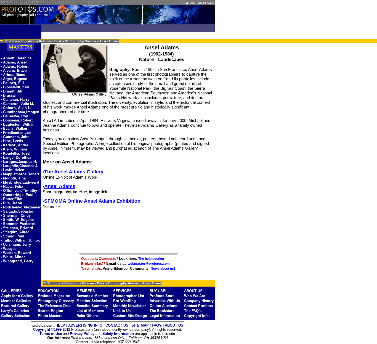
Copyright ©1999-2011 (51, 329)
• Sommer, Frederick (18, 224)
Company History (199, 301)
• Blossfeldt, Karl (15, 87)
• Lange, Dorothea (16, 157)
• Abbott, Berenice (16, 58)
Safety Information (118, 334)
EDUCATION (48, 291)
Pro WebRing (124, 301)
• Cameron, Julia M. (17, 104)
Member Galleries (16, 301)
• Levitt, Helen (12, 170)
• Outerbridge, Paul (17, 195)
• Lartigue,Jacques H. (19, 162)
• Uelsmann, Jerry (16, 244)
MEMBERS (85, 291)
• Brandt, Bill (11, 91)
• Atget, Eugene (14, 79)
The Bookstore (162, 311)
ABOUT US (193, 291)
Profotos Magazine (54, 296)
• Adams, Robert (14, 66)
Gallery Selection (15, 316)
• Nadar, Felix (12, 186)
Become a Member (92, 296)
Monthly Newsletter (129, 306)
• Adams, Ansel (14, 62)
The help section (151, 259)
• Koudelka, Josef (15, 153)
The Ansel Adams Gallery (73, 171)
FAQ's (157, 325)
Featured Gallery (15, 306)
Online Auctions (163, 306)
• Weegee (8, 249)
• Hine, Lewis (12, 141)
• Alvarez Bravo (14, 70)
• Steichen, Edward (17, 228)
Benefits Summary (92, 306)
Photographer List (128, 296)
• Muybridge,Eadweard (20, 182)
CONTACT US (192, 2)
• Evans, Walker (14, 128)
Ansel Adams (59, 186)
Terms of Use (50, 334)
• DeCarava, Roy (14, 116)
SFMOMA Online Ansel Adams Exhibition (92, 201)
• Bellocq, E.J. (13, 83)
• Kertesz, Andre (14, 145)
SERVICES (122, 291)
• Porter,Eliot (11, 199)
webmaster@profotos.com (149, 264)
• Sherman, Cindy (16, 215)
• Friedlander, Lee (16, 133)
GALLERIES (11, 291)
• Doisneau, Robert (17, 120)
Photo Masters (50, 316)
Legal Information (165, 316)
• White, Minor (13, 257)
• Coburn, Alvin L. (16, 108)
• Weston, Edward (16, 253)
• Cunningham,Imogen (20, 112)
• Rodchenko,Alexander (21, 207)
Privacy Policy (82, 334)
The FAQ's (192, 311)
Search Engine (50, 311)
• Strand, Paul (12, 236)
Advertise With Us (165, 301)
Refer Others (87, 316)
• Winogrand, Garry (17, 261)
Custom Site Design (130, 316)
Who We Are (194, 296)
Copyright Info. (197, 316)
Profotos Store (162, 296)
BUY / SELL (160, 291)
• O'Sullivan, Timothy (19, 191)
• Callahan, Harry (15, 99)
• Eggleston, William (18, 124)
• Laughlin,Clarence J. (19, 166)
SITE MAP (140, 325)
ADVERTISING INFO (85, 325)
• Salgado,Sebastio (17, 211)
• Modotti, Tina (13, 178)
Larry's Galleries (15, 311)
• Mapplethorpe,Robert (20, 174)
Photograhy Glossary (56, 301)
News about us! (163, 269)
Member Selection (91, 301)
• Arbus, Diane (13, 75)
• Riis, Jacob (11, 203)
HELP (60, 325)
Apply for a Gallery (17, 296)
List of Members (90, 311)
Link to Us (122, 311)
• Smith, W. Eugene (17, 220)
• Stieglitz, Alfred (15, 232)
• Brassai (8, 95)
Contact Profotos (198, 306)
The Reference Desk (54, 306)
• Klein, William (14, 149)
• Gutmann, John (15, 137)
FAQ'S (209, 2)
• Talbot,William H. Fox (20, 240)
